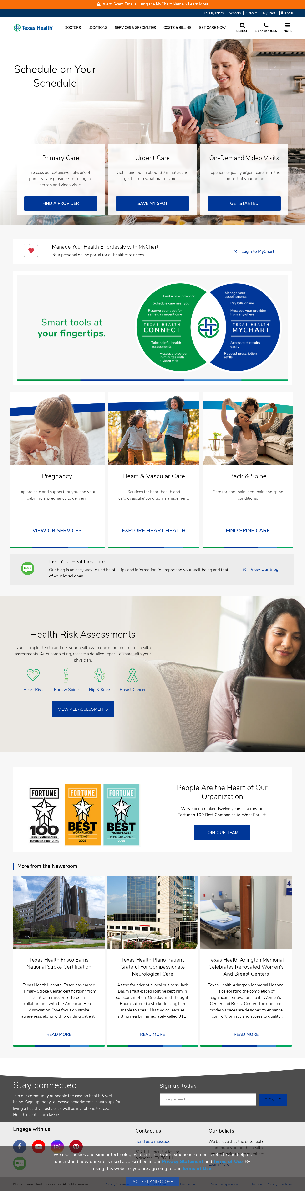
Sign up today (178, 1086)
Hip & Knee (99, 690)
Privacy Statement (182, 1161)
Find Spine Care (248, 530)
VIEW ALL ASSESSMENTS (83, 709)
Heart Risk (33, 690)
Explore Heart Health (154, 530)
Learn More (198, 4)
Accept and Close (152, 1182)
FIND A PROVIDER (60, 203)
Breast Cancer (133, 690)
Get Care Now (212, 27)
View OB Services (57, 530)
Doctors (73, 27)
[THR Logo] (33, 27)
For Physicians (214, 13)
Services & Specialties (135, 27)
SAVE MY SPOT (152, 203)
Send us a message (152, 1141)
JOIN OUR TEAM (222, 833)
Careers (251, 13)
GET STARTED (244, 203)
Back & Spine (66, 690)
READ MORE (58, 1034)
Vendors (235, 13)
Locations (97, 27)
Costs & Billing (177, 27)
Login (289, 13)
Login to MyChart (257, 251)
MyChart (269, 13)
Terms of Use (228, 1161)
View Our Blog (264, 569)
